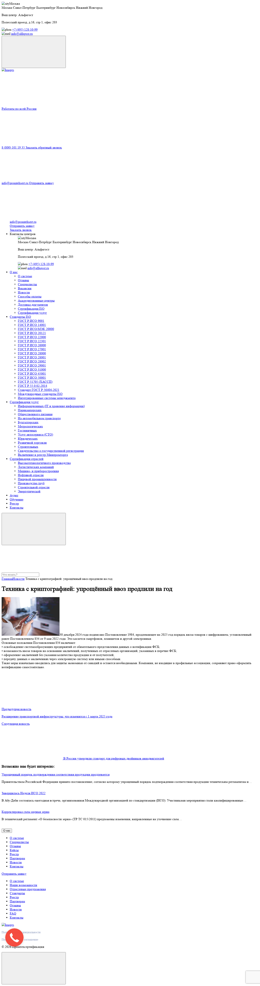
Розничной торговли (32, 442)
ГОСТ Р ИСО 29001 (32, 365)
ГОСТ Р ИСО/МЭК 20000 (36, 329)
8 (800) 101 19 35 (14, 147)
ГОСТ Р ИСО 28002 (32, 361)
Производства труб (31, 483)
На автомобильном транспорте (39, 418)
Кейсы (14, 850)
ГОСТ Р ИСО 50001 (32, 378)
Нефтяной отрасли (31, 475)
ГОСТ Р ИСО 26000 (32, 345)
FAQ (13, 913)
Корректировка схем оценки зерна (25, 812)
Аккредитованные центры (36, 300)
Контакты (16, 507)
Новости (24, 292)
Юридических (28, 438)
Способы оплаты (29, 296)
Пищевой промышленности (37, 479)
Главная (7, 579)
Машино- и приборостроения (38, 471)
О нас (14, 272)
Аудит (14, 495)
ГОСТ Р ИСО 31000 (32, 369)
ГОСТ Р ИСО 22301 (32, 341)
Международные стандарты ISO (40, 394)
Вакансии (24, 288)
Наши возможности (23, 885)
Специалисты (27, 284)
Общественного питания (35, 414)
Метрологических (30, 426)
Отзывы (23, 280)
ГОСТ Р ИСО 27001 (32, 349)
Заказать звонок (21, 230)
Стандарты (17, 893)
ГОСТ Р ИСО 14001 (32, 325)
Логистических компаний (36, 467)
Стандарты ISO (20, 317)
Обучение (16, 499)
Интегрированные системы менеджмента (47, 398)
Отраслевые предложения (28, 889)
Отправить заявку (41, 183)
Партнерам (17, 858)
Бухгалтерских (28, 422)
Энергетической (29, 491)
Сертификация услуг (32, 313)
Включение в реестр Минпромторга (43, 455)
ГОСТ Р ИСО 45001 (32, 373)
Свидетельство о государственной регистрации (51, 451)
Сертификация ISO (31, 309)
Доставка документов (33, 304)
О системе (25, 276)
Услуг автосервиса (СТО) (35, 434)
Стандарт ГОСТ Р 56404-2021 (38, 390)
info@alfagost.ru (22, 34)
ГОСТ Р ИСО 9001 (31, 321)
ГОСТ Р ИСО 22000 (32, 337)
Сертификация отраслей (26, 459)
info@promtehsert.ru (15, 183)
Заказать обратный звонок (44, 147)
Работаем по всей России (19, 109)
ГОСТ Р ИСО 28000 (32, 353)
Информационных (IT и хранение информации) (51, 406)
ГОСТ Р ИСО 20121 (32, 333)
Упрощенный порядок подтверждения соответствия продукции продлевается (55, 774)
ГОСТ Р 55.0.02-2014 (32, 386)
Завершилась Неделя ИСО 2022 (24, 793)
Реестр (14, 503)
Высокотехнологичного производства (44, 463)
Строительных (28, 447)
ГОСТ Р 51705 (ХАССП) (35, 382)
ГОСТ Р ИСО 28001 (32, 357)
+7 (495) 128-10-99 (25, 29)
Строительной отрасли (34, 487)
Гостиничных (27, 430)
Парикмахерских (29, 410)
